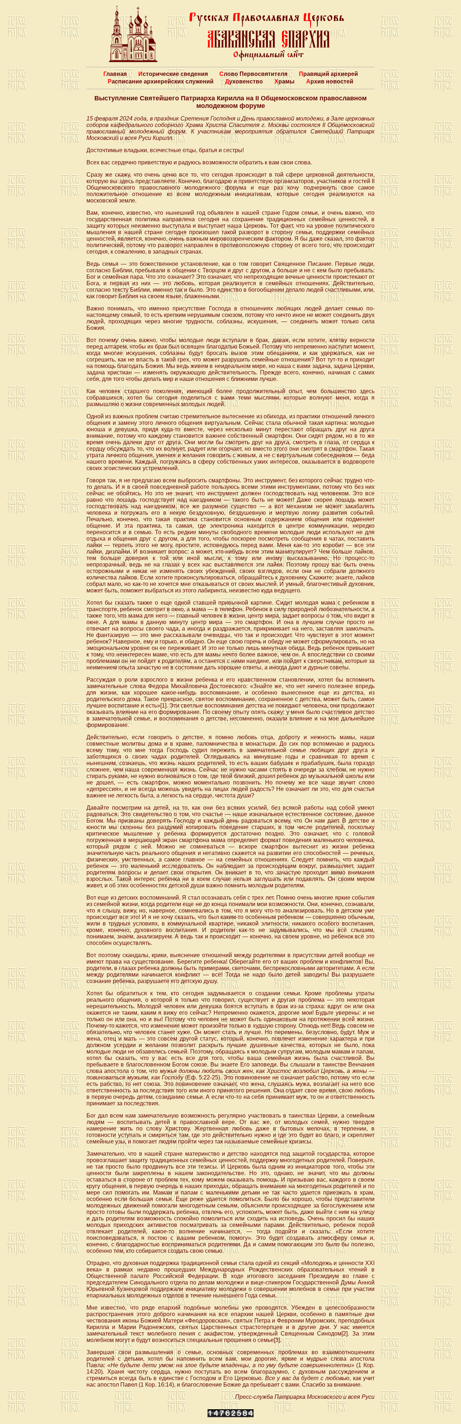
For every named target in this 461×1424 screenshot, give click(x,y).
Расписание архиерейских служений (161, 81)
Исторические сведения (173, 74)
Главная (115, 74)
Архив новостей (329, 81)
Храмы (284, 81)
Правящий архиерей (328, 74)
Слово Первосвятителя (253, 74)
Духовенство (244, 81)
